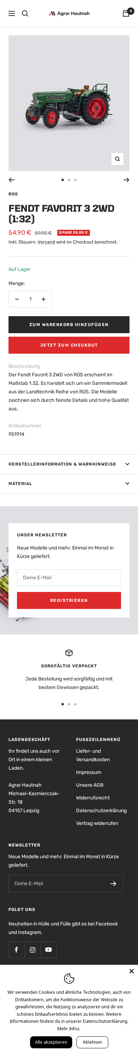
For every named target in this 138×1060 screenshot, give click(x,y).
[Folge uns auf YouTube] (48, 950)
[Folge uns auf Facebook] (16, 950)
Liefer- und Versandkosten (93, 755)
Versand (46, 242)
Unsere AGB (89, 785)
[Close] (131, 971)
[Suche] (25, 13)
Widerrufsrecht (93, 798)
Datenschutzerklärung (101, 811)
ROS (13, 194)
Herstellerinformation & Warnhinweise (62, 464)
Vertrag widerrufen (97, 823)
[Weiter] (126, 179)
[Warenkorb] (126, 13)
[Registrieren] (113, 883)
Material (20, 483)
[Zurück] (11, 179)
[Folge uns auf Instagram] (32, 950)
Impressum (88, 772)
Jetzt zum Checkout (69, 345)
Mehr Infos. (69, 1029)
